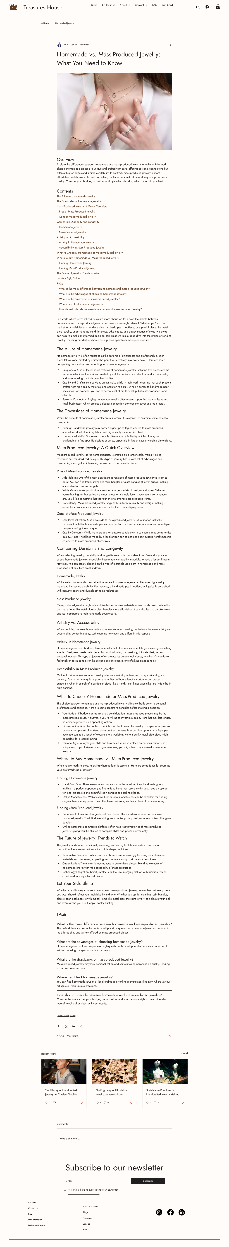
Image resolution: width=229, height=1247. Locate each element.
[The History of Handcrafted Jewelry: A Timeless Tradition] (63, 1071)
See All (184, 1053)
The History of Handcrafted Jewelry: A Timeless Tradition (61, 1092)
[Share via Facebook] (58, 1026)
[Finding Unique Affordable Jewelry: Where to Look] (114, 1071)
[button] (218, 6)
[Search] (198, 7)
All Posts (45, 23)
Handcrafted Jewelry (64, 23)
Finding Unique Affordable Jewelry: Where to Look (111, 1092)
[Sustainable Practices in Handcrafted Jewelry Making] (165, 1071)
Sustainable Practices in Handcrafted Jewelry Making (162, 1092)
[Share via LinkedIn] (73, 1026)
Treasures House (43, 7)
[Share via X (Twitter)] (65, 1026)
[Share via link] (81, 1026)
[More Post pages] (88, 1229)
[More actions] (170, 44)
